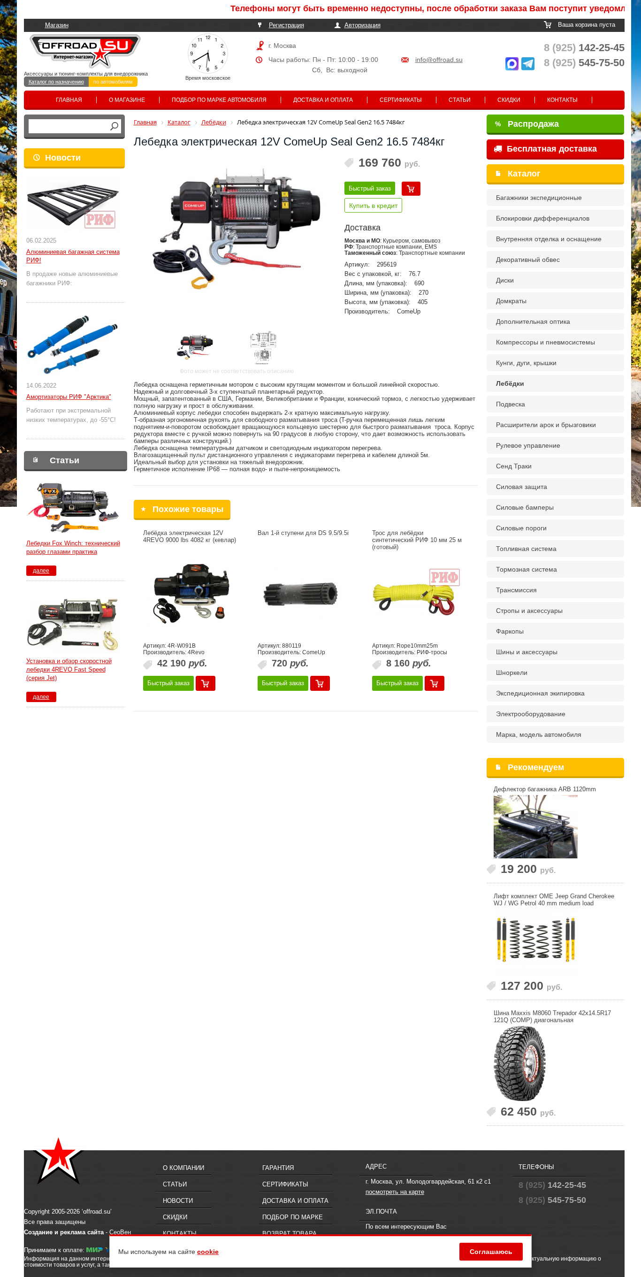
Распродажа (527, 124)
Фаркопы (510, 631)
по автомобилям (113, 81)
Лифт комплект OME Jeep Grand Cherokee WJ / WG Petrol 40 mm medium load (554, 900)
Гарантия (278, 1167)
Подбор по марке (292, 1217)
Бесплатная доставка (550, 148)
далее (41, 570)
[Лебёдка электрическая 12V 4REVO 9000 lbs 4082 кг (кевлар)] (187, 595)
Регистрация (286, 25)
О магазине (127, 100)
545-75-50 (584, 63)
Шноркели (511, 672)
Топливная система (526, 548)
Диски (505, 280)
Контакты (562, 100)
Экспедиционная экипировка (540, 693)
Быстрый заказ (370, 188)
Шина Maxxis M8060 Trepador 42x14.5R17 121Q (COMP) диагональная (552, 1016)
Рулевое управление (528, 445)
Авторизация (362, 25)
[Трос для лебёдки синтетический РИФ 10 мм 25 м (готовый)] (416, 595)
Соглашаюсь (491, 1251)
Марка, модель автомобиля (538, 734)
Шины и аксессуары (526, 652)
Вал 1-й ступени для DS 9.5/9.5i (303, 532)
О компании (183, 1167)
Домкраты (511, 301)
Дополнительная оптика (533, 321)
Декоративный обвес (528, 259)
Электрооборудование (530, 714)
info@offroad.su (439, 59)
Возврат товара (289, 1233)
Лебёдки (510, 383)
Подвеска (510, 404)
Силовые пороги (521, 528)
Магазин (57, 25)
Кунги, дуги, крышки (526, 363)
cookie (208, 1251)
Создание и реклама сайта (64, 1232)
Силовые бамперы (525, 507)
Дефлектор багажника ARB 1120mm (545, 789)
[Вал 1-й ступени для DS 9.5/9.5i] (302, 595)
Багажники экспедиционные (539, 197)
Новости (63, 157)
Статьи (460, 100)
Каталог (524, 173)
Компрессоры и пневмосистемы (545, 342)
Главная (69, 100)
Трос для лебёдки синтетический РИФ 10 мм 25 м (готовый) (417, 540)
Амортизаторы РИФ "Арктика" (68, 396)
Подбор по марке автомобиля (219, 100)
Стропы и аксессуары (529, 610)
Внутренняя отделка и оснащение (549, 239)
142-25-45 (584, 48)
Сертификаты (401, 100)
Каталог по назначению (56, 81)
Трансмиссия (516, 590)
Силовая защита (521, 486)
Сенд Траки (514, 466)
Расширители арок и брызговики (546, 424)
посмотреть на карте (395, 1191)
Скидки (508, 100)
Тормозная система (526, 569)
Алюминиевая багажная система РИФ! (73, 256)
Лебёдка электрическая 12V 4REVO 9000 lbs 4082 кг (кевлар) (189, 536)
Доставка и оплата (323, 100)
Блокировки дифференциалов (542, 218)
